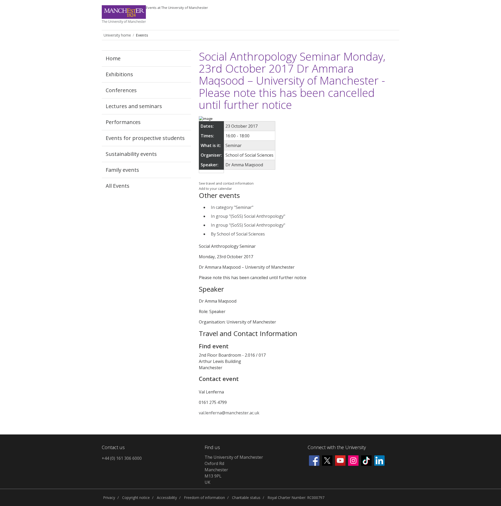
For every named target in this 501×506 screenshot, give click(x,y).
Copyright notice (136, 497)
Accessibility (167, 497)
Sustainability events (131, 153)
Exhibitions (119, 74)
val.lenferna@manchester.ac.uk (229, 413)
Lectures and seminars (134, 106)
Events (177, 7)
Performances (123, 122)
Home (113, 58)
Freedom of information (204, 497)
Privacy (109, 497)
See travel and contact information (226, 183)
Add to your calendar (215, 188)
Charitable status (246, 497)
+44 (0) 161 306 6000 (122, 458)
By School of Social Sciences (238, 234)
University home (117, 35)
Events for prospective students (145, 138)
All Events (117, 185)
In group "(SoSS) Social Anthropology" (248, 216)
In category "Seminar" (232, 207)
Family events (122, 169)
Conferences (121, 90)
